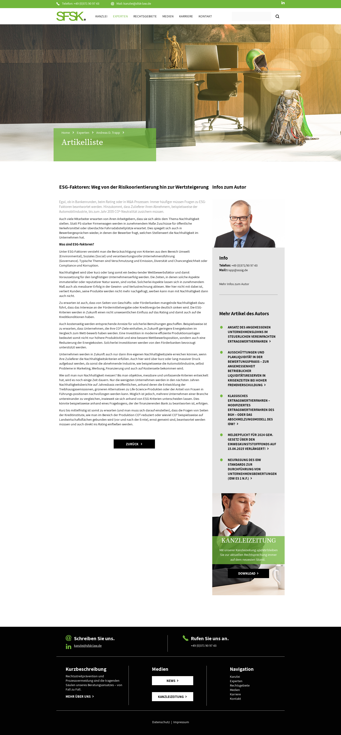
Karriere (186, 16)
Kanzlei (101, 16)
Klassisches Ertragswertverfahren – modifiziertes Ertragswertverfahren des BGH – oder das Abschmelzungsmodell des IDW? (251, 410)
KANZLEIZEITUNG (171, 696)
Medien (168, 16)
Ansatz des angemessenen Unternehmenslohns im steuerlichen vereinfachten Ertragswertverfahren (252, 334)
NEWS (171, 680)
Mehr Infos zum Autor (234, 284)
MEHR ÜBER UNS (78, 696)
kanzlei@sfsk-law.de (137, 3)
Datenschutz (161, 722)
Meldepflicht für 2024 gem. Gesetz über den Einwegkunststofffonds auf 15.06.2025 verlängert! (252, 442)
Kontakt (205, 16)
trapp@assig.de (237, 270)
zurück (132, 444)
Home (65, 132)
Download (246, 573)
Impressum (181, 722)
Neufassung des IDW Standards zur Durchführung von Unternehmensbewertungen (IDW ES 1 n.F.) (252, 469)
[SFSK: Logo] (71, 16)
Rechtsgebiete (145, 16)
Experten (120, 16)
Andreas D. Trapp (108, 132)
